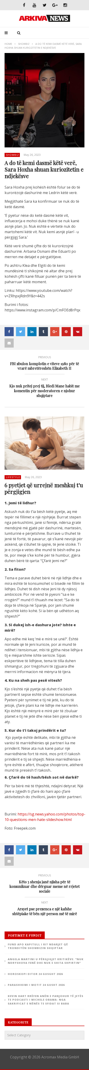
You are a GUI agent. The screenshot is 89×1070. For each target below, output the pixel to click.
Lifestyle (13, 477)
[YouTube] (34, 5)
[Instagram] (65, 5)
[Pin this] (66, 331)
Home (8, 43)
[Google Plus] (55, 5)
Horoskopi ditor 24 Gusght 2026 (35, 974)
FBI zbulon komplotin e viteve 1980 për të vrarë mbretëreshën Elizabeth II (44, 364)
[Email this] (9, 343)
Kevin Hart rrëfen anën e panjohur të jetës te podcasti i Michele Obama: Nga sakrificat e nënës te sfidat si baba (45, 999)
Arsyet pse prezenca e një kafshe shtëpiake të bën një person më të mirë (44, 909)
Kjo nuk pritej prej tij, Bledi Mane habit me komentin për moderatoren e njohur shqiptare (44, 388)
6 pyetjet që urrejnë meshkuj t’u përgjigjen (44, 488)
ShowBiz (23, 43)
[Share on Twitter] (20, 331)
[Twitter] (44, 5)
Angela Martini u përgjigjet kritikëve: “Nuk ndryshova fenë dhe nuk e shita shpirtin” (46, 961)
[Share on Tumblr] (43, 331)
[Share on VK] (77, 331)
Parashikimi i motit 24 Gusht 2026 (36, 985)
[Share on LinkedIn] (32, 331)
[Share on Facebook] (9, 331)
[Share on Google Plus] (54, 331)
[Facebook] (24, 5)
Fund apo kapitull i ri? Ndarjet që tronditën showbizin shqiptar (38, 946)
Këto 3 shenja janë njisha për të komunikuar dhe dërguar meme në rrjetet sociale (44, 884)
